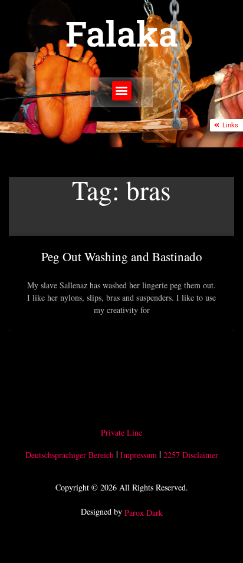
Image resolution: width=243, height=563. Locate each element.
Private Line (121, 432)
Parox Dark (143, 513)
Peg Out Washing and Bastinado (121, 256)
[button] (122, 90)
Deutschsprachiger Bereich (69, 454)
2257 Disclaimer (190, 454)
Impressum (138, 454)
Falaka (121, 33)
